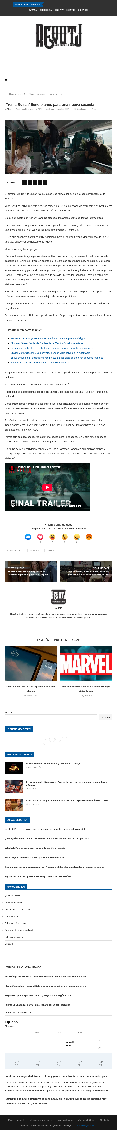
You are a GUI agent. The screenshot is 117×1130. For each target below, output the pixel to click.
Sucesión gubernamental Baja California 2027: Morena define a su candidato (45, 976)
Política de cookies (14, 937)
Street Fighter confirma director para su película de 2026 (34, 857)
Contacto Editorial (13, 902)
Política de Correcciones (16, 923)
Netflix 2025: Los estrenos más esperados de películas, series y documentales (46, 829)
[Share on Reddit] (40, 182)
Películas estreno (15, 550)
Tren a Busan (35, 550)
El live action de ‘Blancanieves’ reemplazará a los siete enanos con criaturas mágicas (57, 358)
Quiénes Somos (12, 895)
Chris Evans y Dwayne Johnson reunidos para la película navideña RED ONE (67, 800)
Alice (9, 109)
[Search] (110, 79)
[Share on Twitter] (30, 182)
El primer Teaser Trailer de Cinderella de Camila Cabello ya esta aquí (48, 343)
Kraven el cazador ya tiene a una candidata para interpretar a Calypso (48, 338)
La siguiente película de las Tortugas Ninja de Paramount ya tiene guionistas (52, 348)
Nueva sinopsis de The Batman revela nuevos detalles (40, 362)
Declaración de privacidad (17, 909)
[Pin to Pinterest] (35, 182)
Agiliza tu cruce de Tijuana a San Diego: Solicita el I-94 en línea (38, 876)
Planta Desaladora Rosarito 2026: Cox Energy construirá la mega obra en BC (45, 986)
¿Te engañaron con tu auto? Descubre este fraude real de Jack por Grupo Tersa (47, 838)
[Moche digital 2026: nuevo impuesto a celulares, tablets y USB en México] (31, 663)
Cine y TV (59, 10)
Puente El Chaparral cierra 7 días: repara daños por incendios (37, 1005)
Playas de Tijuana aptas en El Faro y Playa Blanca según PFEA (38, 995)
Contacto (83, 10)
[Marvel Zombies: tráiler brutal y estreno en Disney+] (14, 768)
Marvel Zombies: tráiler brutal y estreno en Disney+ (53, 763)
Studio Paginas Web (86, 1125)
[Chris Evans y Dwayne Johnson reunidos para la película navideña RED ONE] (14, 805)
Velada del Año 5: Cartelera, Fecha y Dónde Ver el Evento (35, 848)
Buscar (8, 712)
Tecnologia (46, 10)
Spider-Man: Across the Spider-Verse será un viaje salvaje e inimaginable (50, 353)
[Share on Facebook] (24, 182)
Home (11, 94)
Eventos (70, 10)
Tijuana (33, 10)
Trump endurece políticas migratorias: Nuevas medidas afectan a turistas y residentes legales (54, 867)
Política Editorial (12, 916)
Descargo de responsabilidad (19, 930)
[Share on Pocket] (45, 182)
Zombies (50, 550)
